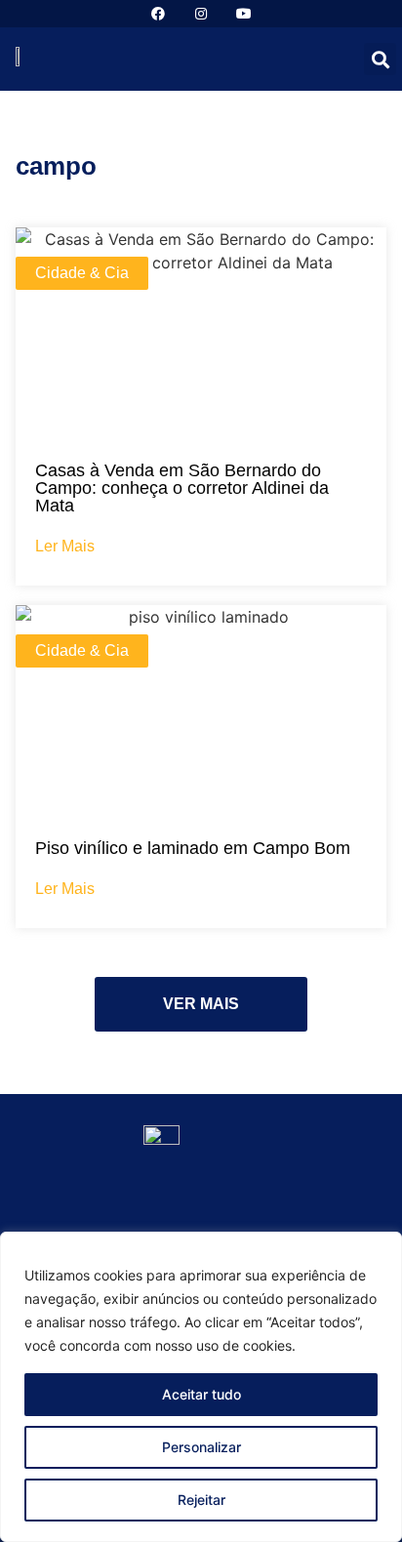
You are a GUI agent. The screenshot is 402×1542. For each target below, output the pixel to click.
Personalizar (201, 1447)
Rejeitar (201, 1499)
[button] (380, 59)
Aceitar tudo (201, 1394)
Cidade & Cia (82, 272)
